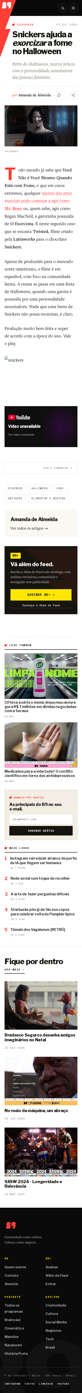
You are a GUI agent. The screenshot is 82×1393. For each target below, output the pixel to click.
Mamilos (11, 1337)
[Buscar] (62, 8)
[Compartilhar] (73, 95)
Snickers (15, 498)
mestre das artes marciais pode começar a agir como (38, 200)
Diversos (25, 24)
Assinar (52, 1267)
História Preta (16, 1354)
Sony (60, 488)
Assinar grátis (41, 831)
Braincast (13, 1320)
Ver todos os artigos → (29, 528)
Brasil (50, 1347)
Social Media (56, 1322)
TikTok (29, 1383)
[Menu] (73, 8)
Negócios (53, 1331)
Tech (50, 1339)
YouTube (63, 1383)
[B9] (8, 4)
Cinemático (14, 1328)
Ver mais (15, 969)
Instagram (12, 1383)
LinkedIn (46, 1383)
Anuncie (11, 1284)
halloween (39, 488)
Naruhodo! (13, 1345)
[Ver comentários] (60, 95)
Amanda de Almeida (34, 94)
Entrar (51, 1284)
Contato (11, 1275)
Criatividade (56, 1305)
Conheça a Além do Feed (41, 605)
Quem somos (15, 1267)
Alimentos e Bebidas (48, 498)
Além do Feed (57, 1275)
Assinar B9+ (41, 594)
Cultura (52, 1314)
